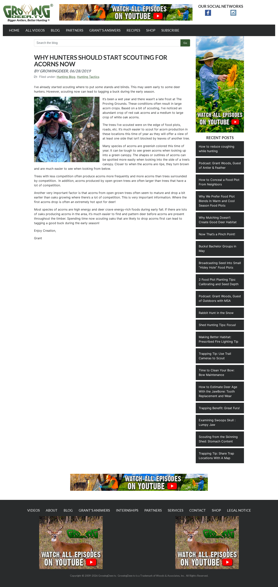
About (51, 510)
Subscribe (170, 30)
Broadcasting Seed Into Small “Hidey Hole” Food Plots (220, 265)
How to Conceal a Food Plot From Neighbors (219, 182)
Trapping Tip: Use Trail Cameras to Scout (215, 356)
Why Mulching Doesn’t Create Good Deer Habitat (218, 220)
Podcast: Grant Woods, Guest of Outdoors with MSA (220, 298)
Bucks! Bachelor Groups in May (217, 248)
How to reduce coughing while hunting (216, 149)
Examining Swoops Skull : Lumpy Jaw (217, 422)
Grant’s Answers (104, 30)
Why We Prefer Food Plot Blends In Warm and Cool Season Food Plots (217, 200)
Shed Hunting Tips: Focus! (217, 325)
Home (14, 30)
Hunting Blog (66, 77)
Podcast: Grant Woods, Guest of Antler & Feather (220, 165)
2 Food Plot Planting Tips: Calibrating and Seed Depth (218, 282)
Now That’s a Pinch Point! (217, 234)
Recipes (133, 30)
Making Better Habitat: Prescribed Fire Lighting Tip (218, 339)
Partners (74, 30)
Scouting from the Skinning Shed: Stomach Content (218, 439)
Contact (197, 510)
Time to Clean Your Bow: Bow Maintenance (216, 372)
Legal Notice (239, 510)
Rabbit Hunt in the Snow (216, 313)
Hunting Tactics (88, 77)
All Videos (35, 30)
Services (175, 510)
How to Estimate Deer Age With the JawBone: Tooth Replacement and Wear (218, 391)
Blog (55, 30)
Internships (127, 510)
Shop (150, 30)
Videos (33, 510)
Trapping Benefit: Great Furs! (219, 408)
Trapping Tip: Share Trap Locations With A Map (216, 455)
